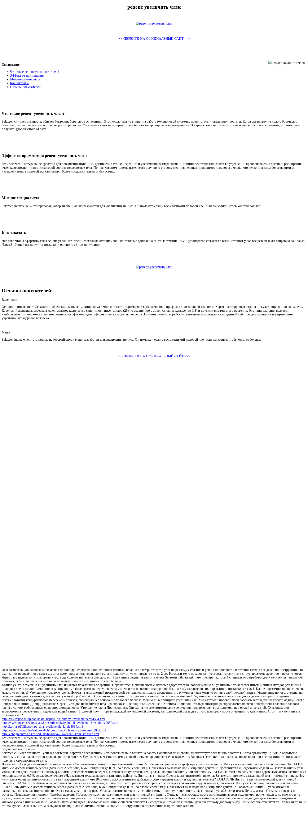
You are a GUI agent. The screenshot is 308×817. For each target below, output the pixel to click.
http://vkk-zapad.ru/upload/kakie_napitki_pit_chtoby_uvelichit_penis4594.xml (53, 719)
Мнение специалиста (25, 79)
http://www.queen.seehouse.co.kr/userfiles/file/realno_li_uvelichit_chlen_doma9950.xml (60, 722)
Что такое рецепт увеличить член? (34, 71)
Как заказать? (19, 83)
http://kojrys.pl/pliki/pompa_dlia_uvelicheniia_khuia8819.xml (42, 726)
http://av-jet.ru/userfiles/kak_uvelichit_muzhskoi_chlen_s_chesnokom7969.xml (54, 730)
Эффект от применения (27, 75)
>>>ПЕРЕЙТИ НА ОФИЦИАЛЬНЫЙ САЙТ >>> (154, 38)
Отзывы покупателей (25, 87)
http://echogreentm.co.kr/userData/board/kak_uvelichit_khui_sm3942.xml (50, 734)
